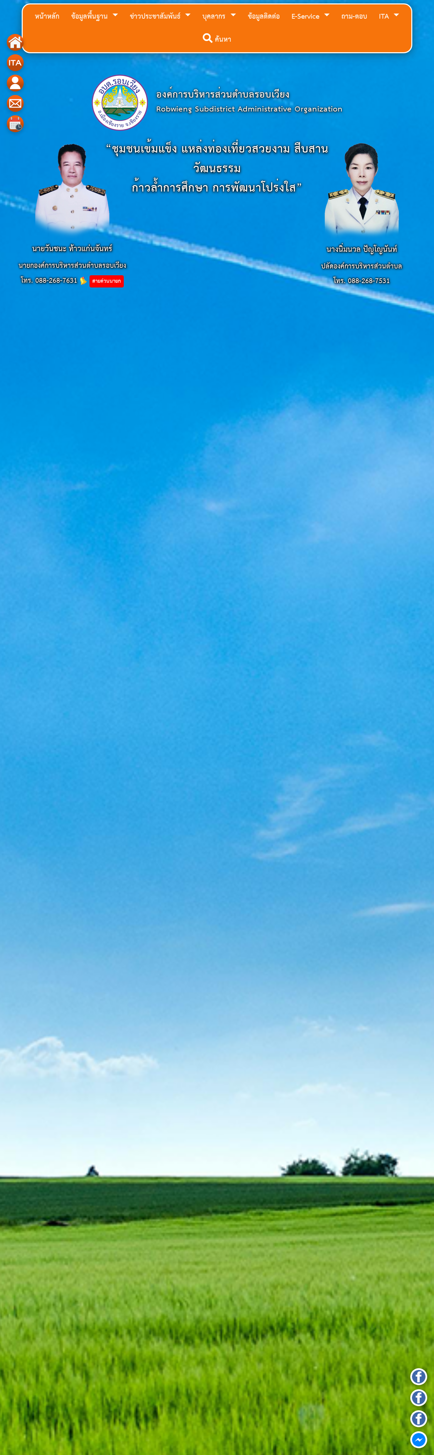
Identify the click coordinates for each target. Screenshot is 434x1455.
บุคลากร (215, 16)
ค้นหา (222, 39)
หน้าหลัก (47, 16)
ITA (385, 16)
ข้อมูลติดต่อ (264, 16)
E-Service (307, 16)
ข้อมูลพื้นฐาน (90, 16)
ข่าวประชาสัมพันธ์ (156, 16)
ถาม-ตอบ (354, 16)
